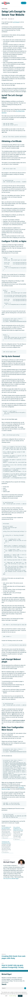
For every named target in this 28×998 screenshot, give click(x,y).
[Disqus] (14, 899)
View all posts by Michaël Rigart (11, 878)
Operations (4, 8)
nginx (11, 18)
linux (9, 18)
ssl (13, 18)
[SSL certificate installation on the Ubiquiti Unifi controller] (19, 833)
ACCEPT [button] (20, 995)
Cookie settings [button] (12, 995)
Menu (23, 2)
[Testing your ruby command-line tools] (7, 847)
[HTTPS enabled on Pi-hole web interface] (7, 833)
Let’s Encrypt (16, 22)
